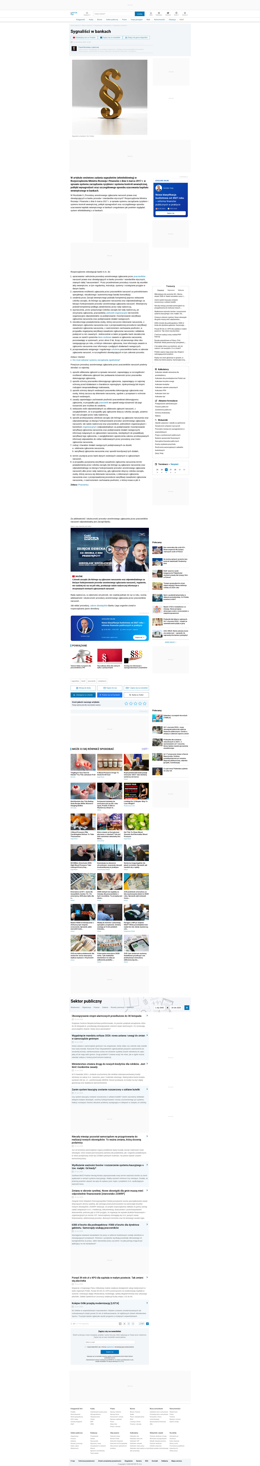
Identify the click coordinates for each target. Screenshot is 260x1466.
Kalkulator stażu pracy (137, 1446)
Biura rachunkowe (156, 1409)
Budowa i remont (175, 1419)
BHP (91, 1421)
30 (184, 470)
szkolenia (115, 349)
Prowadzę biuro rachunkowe (159, 1414)
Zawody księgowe (76, 1421)
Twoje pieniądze (137, 19)
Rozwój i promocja (117, 1007)
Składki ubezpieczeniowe (158, 1441)
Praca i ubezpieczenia (137, 1417)
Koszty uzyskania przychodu (165, 444)
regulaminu (110, 1347)
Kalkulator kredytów (162, 384)
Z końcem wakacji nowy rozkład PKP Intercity (167, 336)
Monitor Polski (114, 1438)
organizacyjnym (90, 427)
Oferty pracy (174, 1451)
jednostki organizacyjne (117, 313)
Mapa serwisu (176, 1461)
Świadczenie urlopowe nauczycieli (167, 426)
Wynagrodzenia (95, 1414)
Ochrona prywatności (86, 1461)
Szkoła (92, 1438)
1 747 (142, 1324)
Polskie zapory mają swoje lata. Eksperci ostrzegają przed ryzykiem (169, 353)
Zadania (105, 1007)
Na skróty (173, 1433)
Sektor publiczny (112, 19)
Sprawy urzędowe (116, 1419)
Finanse (97, 1007)
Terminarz (163, 464)
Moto (148, 19)
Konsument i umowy (116, 1417)
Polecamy (157, 710)
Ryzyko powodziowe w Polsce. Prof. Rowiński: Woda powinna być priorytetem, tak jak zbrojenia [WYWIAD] (169, 342)
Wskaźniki (163, 420)
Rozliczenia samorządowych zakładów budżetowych (169, 448)
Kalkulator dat (160, 396)
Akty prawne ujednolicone (118, 1446)
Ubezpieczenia (95, 1417)
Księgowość (80, 19)
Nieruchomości (159, 19)
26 (166, 470)
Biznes (99, 19)
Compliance (108, 25)
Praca (112, 1421)
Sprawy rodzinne (115, 1412)
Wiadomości (75, 1007)
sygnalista (75, 681)
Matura (92, 1448)
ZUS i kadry (74, 1419)
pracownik (103, 402)
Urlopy (92, 1419)
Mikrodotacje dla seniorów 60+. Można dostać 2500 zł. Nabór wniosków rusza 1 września (169, 295)
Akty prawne (114, 1433)
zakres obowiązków (99, 605)
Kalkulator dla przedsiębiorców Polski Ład (170, 378)
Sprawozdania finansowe (158, 1421)
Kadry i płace (75, 1446)
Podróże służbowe (156, 1443)
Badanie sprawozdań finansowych (167, 438)
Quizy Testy (159, 453)
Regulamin (129, 1461)
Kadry (91, 19)
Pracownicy (83, 485)
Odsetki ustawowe (155, 1446)
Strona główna (75, 25)
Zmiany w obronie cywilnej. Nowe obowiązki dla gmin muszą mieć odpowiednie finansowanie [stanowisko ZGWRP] (170, 318)
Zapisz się (138, 637)
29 (180, 470)
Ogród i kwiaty (174, 1421)
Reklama (164, 1461)
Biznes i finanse (135, 1412)
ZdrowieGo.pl (174, 1436)
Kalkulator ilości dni (162, 393)
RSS (146, 1461)
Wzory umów (174, 1443)
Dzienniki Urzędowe (116, 1441)
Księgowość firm (76, 1409)
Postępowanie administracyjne (166, 404)
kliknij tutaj (121, 1361)
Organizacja (98, 25)
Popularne (160, 290)
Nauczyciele (94, 1441)
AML (151, 1424)
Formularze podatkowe (177, 1446)
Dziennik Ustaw (115, 1436)
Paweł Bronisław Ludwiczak (89, 47)
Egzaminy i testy (95, 1443)
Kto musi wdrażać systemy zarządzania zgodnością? (96, 360)
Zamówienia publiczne (163, 410)
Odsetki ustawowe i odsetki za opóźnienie (170, 423)
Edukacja (172, 19)
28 (175, 470)
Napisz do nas (111, 688)
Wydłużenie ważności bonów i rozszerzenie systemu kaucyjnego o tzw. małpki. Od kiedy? (170, 313)
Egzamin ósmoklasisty (97, 1451)
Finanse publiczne (161, 407)
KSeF (182, 19)
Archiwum (173, 1438)
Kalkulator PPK (160, 390)
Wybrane (181, 290)
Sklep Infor (113, 1424)
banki (83, 681)
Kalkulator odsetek (136, 1443)
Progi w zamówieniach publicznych (167, 435)
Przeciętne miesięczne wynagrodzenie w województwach (170, 430)
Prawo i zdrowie (115, 1426)
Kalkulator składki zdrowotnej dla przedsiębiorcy (167, 373)
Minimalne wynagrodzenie (158, 1438)
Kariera (139, 1461)
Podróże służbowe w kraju (158, 1436)
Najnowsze (171, 290)
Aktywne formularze (168, 400)
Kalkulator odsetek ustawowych (166, 387)
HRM (92, 1424)
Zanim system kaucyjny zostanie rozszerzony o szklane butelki (166, 301)
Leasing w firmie (135, 1421)
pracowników (139, 276)
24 (157, 470)
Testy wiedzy (94, 1453)
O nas (73, 1461)
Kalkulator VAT (134, 1441)
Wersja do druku (85, 688)
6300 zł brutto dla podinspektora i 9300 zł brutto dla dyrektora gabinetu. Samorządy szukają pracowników (169, 324)
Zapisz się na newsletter (139, 688)
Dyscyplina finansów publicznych (167, 441)
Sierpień (174, 464)
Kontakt (155, 1461)
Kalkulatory (163, 369)
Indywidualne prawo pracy (98, 1412)
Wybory (158, 416)
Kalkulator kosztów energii (164, 381)
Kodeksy (113, 1448)
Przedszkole (94, 1436)
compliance (102, 681)
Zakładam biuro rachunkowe (159, 1412)
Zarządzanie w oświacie (98, 1446)
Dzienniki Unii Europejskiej (118, 1443)
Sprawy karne (114, 1414)
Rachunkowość (75, 1414)
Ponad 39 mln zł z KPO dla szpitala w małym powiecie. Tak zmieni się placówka (170, 330)
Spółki (132, 1414)
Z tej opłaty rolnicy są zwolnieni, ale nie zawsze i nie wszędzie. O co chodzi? (168, 347)
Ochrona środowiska (162, 413)
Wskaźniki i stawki (156, 1433)
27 (171, 470)
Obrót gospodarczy (77, 1417)
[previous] (120, 1323)
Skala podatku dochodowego (159, 1448)
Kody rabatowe (174, 1441)
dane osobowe (104, 337)
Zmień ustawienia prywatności (109, 1461)
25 (162, 470)
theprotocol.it (174, 1448)
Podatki (73, 1412)
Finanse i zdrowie (135, 1424)
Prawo (124, 19)
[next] (147, 1323)
